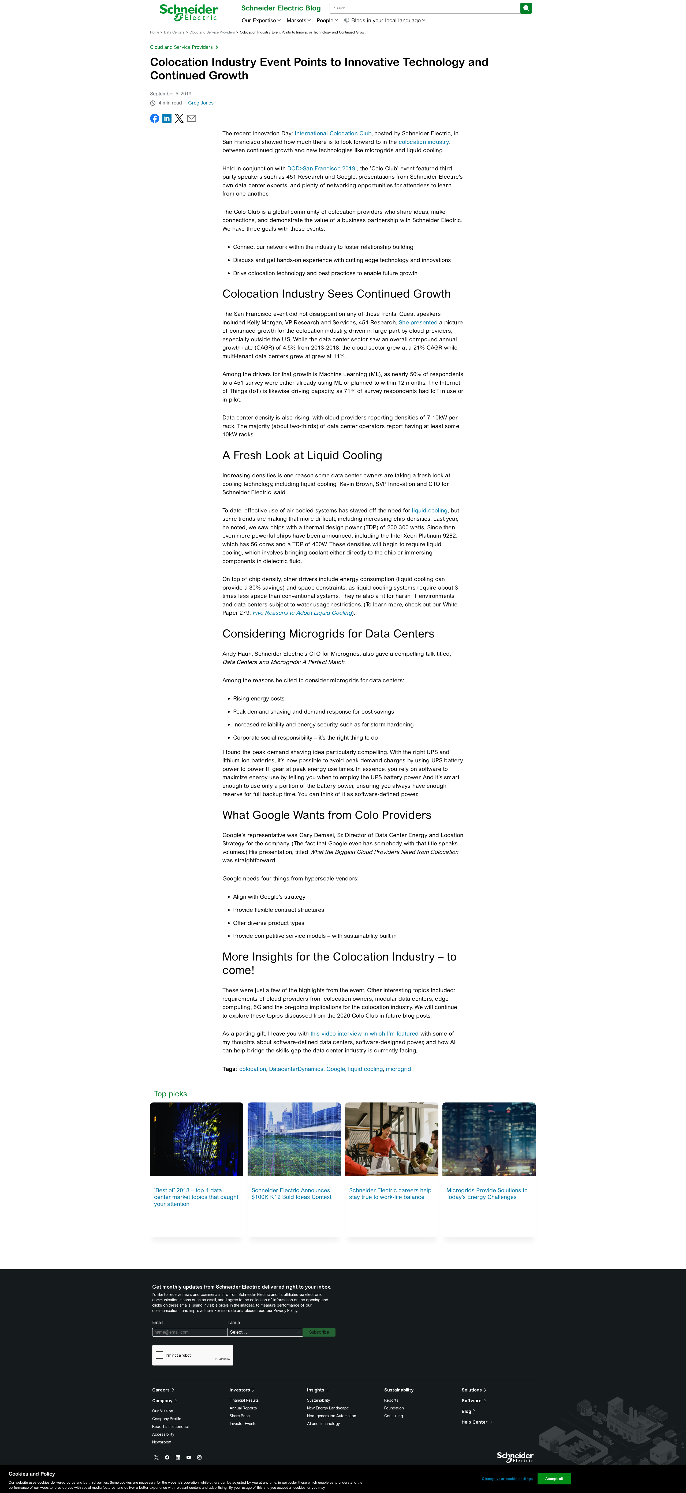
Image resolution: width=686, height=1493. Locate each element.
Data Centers (174, 32)
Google (335, 1069)
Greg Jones (201, 102)
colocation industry (424, 141)
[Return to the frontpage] (189, 12)
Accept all (554, 1479)
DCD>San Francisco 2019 (321, 168)
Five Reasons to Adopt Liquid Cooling (302, 612)
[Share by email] (191, 119)
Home (154, 32)
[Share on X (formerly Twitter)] (179, 119)
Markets (296, 20)
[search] (526, 8)
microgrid (398, 1069)
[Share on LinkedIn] (167, 119)
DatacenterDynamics (296, 1069)
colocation (252, 1069)
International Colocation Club (333, 133)
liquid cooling (430, 510)
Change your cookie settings (507, 1479)
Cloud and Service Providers (212, 32)
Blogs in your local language (386, 20)
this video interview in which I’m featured (365, 1033)
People (325, 20)
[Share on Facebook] (154, 119)
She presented (418, 322)
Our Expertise (259, 20)
